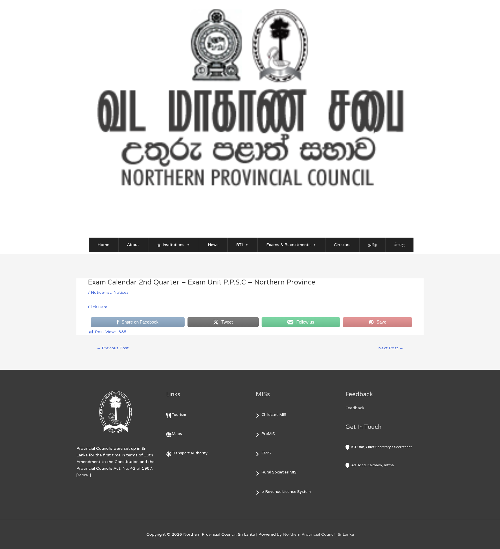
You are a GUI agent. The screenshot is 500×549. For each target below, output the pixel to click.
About (133, 244)
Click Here (97, 306)
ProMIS (268, 434)
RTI (239, 244)
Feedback (354, 407)
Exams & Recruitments (288, 244)
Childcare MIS (274, 414)
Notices (120, 292)
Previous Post (113, 348)
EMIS (266, 453)
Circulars (342, 244)
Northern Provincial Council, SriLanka (318, 534)
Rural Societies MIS (279, 472)
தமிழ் (372, 244)
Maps (177, 434)
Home (103, 244)
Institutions (173, 244)
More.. (84, 475)
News (213, 244)
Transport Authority (189, 453)
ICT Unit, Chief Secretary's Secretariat (381, 447)
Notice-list (101, 292)
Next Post (390, 348)
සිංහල (399, 244)
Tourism (179, 414)
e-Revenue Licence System (286, 491)
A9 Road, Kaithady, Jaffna (372, 465)
